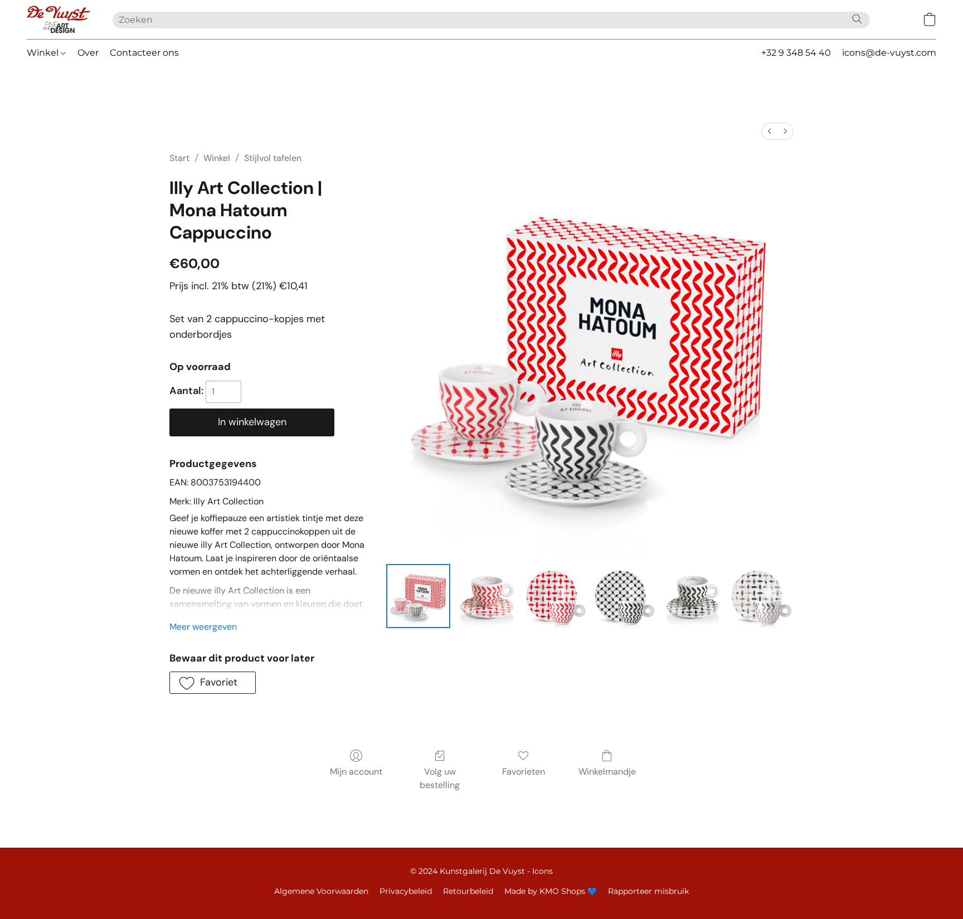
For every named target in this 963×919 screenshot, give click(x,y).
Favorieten (523, 771)
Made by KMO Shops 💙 (550, 891)
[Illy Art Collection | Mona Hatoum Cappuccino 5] (761, 596)
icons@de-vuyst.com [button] (889, 52)
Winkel (44, 52)
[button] (58, 19)
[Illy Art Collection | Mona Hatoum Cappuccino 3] (624, 596)
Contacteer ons (144, 52)
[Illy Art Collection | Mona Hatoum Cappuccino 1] (487, 596)
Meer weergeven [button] (203, 627)
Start (179, 158)
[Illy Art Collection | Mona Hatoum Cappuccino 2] (556, 596)
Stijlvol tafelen (272, 158)
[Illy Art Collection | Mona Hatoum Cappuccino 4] (693, 596)
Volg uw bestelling (440, 778)
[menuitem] (769, 131)
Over (88, 52)
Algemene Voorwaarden (321, 891)
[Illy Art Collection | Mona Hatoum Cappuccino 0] (418, 596)
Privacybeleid (406, 891)
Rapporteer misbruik (648, 891)
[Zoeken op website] (857, 19)
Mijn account (356, 771)
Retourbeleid (468, 891)
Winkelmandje (607, 771)
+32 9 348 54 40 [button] (796, 52)
